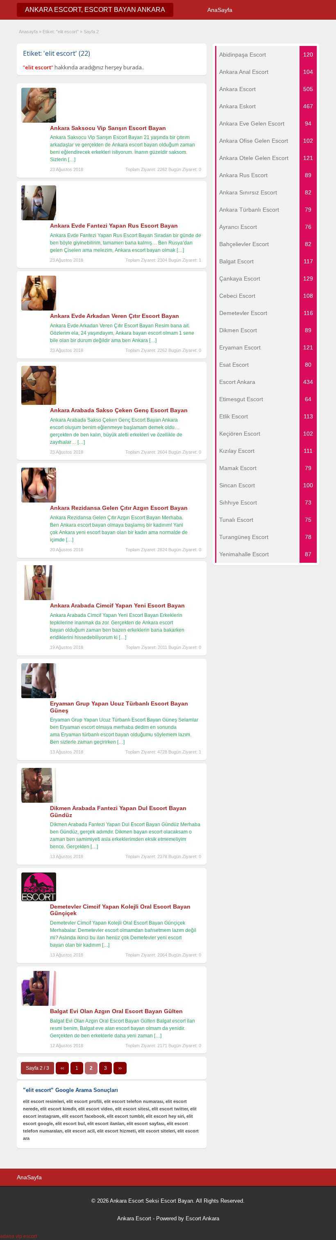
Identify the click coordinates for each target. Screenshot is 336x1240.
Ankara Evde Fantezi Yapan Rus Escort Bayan (114, 225)
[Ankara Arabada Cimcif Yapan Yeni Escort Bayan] (38, 598)
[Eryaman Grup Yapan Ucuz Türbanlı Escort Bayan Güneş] (38, 696)
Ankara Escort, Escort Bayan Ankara (95, 9)
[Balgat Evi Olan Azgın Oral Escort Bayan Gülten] (38, 1004)
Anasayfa (28, 31)
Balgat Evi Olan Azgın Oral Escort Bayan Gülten (116, 1011)
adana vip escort (18, 1236)
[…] (71, 159)
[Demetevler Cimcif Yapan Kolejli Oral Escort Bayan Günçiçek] (38, 899)
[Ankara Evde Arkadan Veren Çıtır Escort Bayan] (38, 309)
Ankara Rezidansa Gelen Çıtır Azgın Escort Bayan (119, 508)
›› (120, 1068)
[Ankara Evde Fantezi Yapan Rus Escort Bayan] (38, 219)
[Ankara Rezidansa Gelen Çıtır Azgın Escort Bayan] (38, 501)
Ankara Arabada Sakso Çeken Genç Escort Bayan (119, 410)
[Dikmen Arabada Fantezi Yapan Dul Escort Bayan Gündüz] (38, 801)
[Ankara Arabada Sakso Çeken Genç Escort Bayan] (38, 403)
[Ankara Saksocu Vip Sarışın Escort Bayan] (38, 121)
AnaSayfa (219, 10)
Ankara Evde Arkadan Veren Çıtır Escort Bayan (114, 316)
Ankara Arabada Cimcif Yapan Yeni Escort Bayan (117, 605)
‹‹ (62, 1068)
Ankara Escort (134, 1218)
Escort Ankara (202, 1218)
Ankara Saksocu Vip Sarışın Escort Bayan (108, 128)
